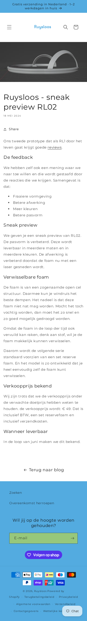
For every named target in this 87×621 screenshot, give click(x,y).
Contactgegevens (26, 611)
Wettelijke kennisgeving (60, 611)
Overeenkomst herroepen (31, 503)
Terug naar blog (46, 469)
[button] (9, 27)
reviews (54, 147)
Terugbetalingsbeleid (39, 596)
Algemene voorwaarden (33, 604)
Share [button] (14, 129)
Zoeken (15, 493)
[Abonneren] (72, 538)
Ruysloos (40, 591)
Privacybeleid (68, 596)
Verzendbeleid (65, 604)
